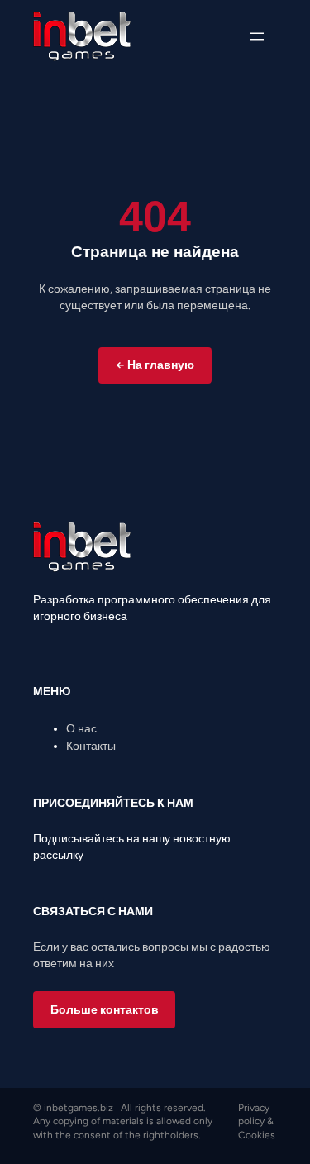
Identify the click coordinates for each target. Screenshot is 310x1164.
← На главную (155, 365)
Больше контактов (104, 1010)
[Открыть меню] (257, 36)
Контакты (91, 746)
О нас (81, 729)
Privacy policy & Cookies (256, 1122)
